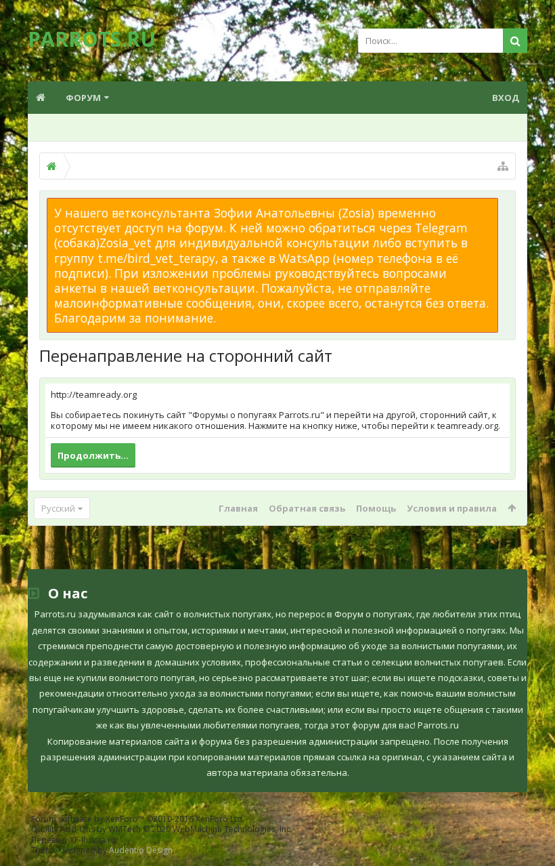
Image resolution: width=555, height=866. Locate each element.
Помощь (376, 508)
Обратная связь (307, 508)
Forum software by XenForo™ (137, 819)
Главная (238, 508)
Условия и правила (452, 508)
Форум (83, 97)
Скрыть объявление (506, 204)
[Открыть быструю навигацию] (503, 166)
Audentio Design (141, 850)
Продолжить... (93, 455)
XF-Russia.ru (93, 840)
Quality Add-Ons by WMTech (161, 829)
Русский (58, 508)
